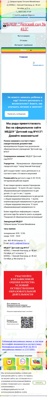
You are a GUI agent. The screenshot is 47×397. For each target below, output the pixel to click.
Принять (39, 383)
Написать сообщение (17, 114)
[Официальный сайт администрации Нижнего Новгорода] (9, 362)
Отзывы (23, 40)
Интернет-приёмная (24, 45)
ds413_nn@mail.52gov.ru (24, 15)
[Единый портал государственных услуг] (22, 362)
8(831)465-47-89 (24, 12)
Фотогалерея (24, 36)
